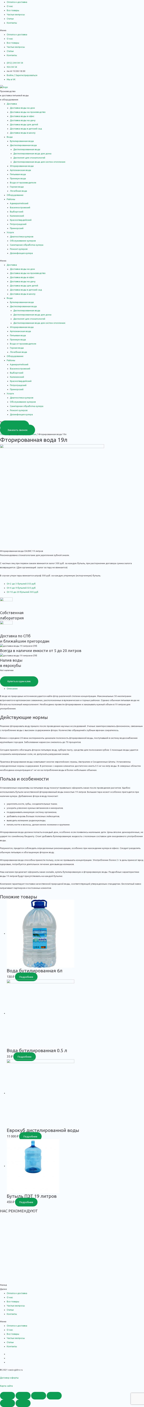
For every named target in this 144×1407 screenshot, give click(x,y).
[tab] (75, 689)
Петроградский (18, 224)
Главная (4, 434)
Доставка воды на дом (22, 108)
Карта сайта (6, 1386)
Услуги (10, 232)
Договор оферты (9, 1377)
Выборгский (16, 211)
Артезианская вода (20, 170)
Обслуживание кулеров (23, 240)
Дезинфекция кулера (21, 253)
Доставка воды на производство (28, 112)
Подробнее (26, 976)
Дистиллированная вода (26, 149)
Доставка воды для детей (24, 124)
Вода (10, 137)
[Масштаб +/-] (54, 1395)
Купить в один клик (19, 681)
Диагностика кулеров (21, 236)
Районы (11, 199)
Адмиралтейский (19, 203)
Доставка (12, 103)
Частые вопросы (16, 14)
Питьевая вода (18, 174)
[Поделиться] (23, 1395)
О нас (10, 6)
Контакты (12, 23)
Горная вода (17, 186)
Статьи (10, 18)
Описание (12, 688)
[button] (72, 30)
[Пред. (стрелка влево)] (7, 1403)
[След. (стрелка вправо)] (23, 1403)
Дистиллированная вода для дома (32, 153)
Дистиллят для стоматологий (29, 157)
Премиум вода (18, 178)
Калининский (17, 216)
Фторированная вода (22, 166)
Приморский (16, 228)
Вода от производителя (23, 182)
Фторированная (27, 434)
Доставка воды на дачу (22, 120)
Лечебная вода (18, 191)
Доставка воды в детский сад (26, 128)
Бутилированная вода (22, 141)
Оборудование (15, 195)
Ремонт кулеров (18, 249)
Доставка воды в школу (22, 132)
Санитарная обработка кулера (26, 245)
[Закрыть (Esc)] (7, 1395)
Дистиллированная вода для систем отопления (39, 162)
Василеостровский (20, 207)
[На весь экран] (38, 1395)
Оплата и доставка (17, 2)
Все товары (13, 10)
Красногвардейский (21, 220)
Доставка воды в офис (22, 116)
